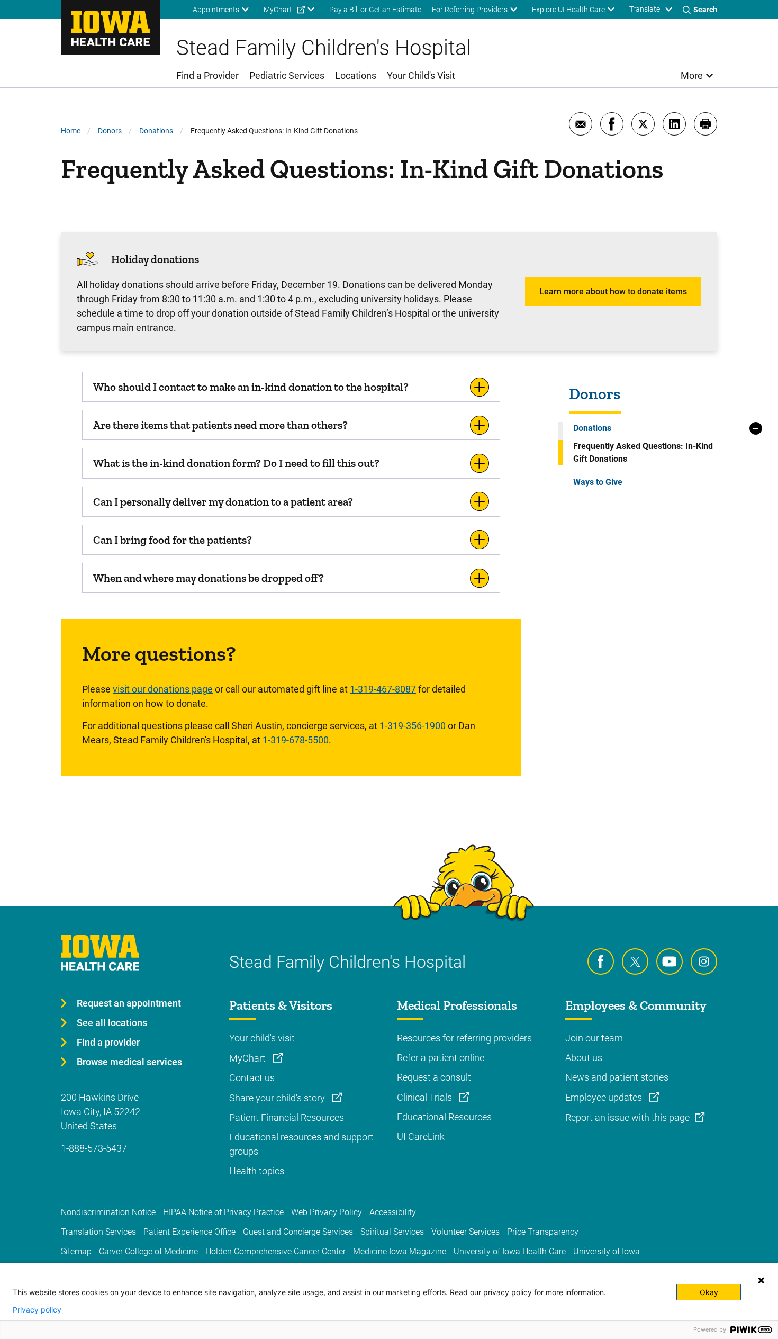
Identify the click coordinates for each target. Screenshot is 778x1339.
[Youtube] (669, 961)
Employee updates (604, 1097)
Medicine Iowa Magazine (399, 1251)
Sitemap (76, 1251)
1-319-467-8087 (383, 689)
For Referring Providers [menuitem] (470, 9)
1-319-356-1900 (412, 725)
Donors (110, 131)
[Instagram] (704, 961)
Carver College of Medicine (148, 1251)
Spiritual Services (392, 1232)
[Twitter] (635, 961)
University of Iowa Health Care (510, 1251)
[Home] (110, 27)
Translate (644, 9)
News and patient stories (616, 1077)
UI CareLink (421, 1136)
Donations (156, 131)
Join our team (594, 1038)
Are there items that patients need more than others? (220, 425)
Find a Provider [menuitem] (207, 75)
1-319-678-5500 (296, 739)
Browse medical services (129, 1061)
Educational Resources (444, 1116)
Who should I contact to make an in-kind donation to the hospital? (251, 386)
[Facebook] (600, 961)
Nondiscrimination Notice (108, 1212)
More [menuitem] (692, 75)
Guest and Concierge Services (298, 1232)
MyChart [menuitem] (278, 9)
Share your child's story (278, 1097)
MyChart (248, 1058)
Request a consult (434, 1077)
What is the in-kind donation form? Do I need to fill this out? (236, 463)
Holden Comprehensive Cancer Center (275, 1251)
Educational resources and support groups (301, 1144)
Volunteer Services (465, 1232)
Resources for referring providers (464, 1038)
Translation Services (98, 1232)
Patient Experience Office (189, 1232)
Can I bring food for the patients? (172, 539)
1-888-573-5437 (94, 1148)
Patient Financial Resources (286, 1117)
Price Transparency (542, 1232)
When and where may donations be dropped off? (208, 578)
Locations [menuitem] (355, 75)
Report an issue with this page (627, 1117)
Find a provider (108, 1042)
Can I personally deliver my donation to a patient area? (223, 501)
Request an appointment (129, 1003)
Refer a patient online (440, 1057)
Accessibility (392, 1212)
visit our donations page (163, 689)
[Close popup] (761, 1280)
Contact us (252, 1077)
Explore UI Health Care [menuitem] (568, 9)
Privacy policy (37, 1310)
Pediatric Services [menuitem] (286, 75)
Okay (709, 1292)
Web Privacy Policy (326, 1212)
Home (70, 131)
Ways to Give (597, 482)
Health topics (256, 1170)
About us (583, 1057)
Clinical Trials (425, 1097)
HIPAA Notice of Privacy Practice (223, 1212)
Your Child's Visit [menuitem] (421, 75)
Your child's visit (262, 1038)
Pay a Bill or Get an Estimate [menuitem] (375, 9)
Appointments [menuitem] (216, 9)
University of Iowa (606, 1251)
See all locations (112, 1022)
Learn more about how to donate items (613, 291)
